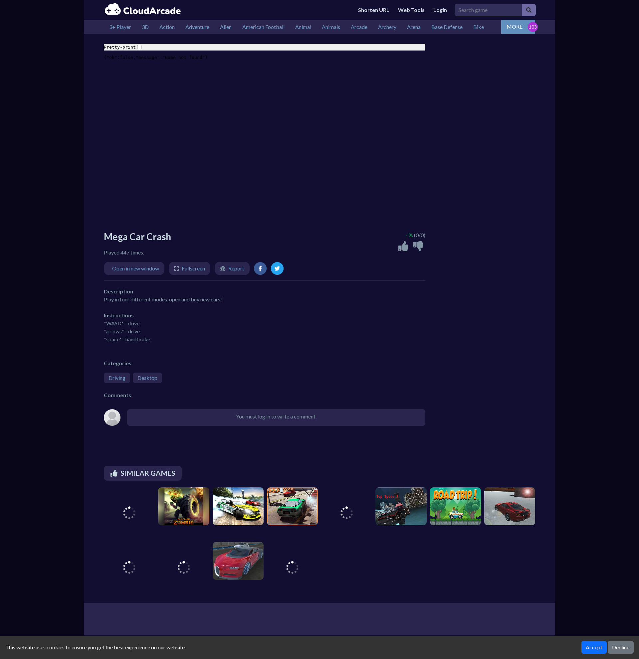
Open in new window (135, 268)
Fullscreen (193, 268)
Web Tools (411, 10)
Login (440, 10)
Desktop (147, 378)
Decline (620, 647)
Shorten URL (373, 10)
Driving (116, 378)
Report (236, 268)
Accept (594, 647)
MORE (515, 26)
